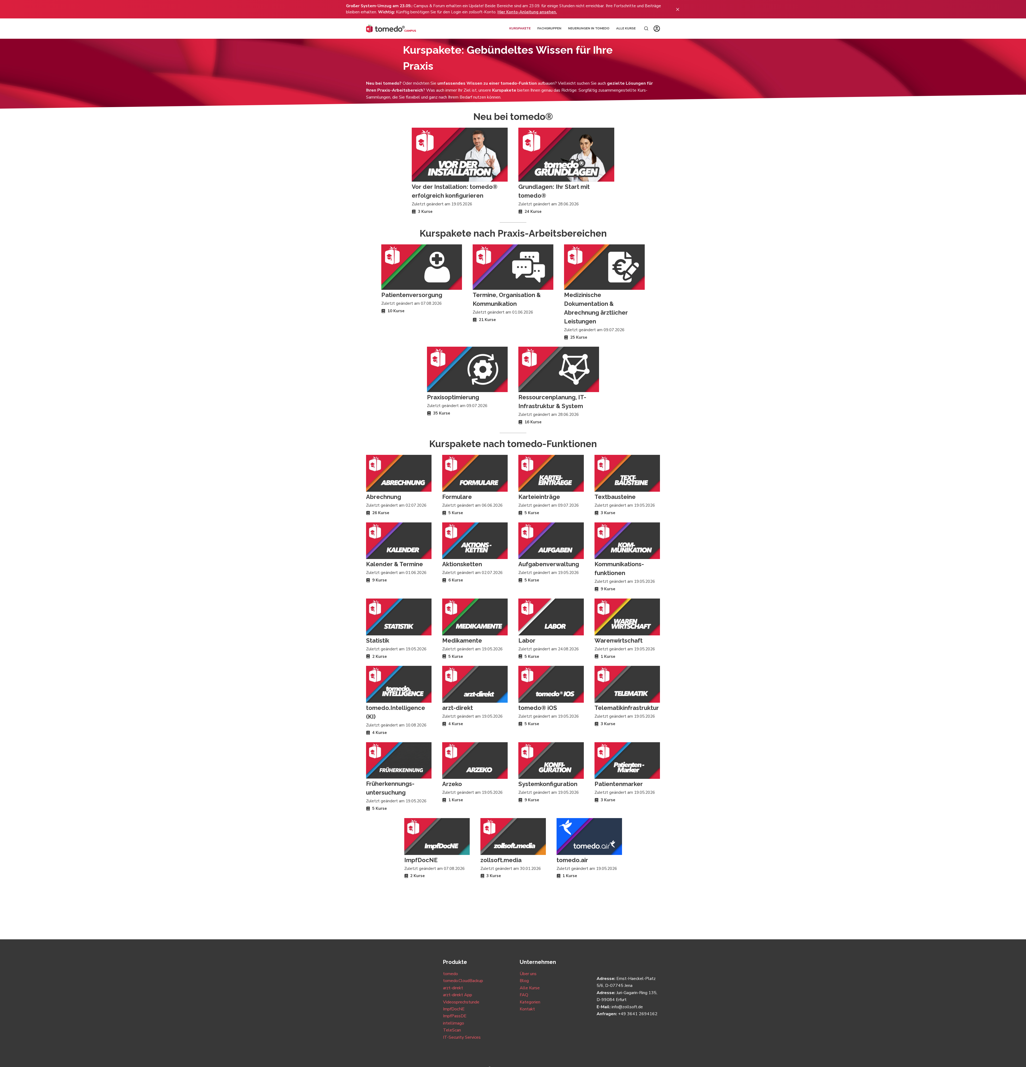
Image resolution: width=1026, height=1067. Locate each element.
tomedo (450, 974)
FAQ (524, 995)
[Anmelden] (657, 28)
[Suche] (646, 28)
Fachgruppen (549, 28)
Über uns (528, 974)
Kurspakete (520, 28)
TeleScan (452, 1030)
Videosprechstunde (461, 1002)
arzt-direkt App (457, 995)
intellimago (453, 1023)
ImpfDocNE (454, 1009)
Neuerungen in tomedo (588, 28)
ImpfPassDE (455, 1016)
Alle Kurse (626, 28)
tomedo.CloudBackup (463, 981)
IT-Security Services (462, 1037)
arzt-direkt (453, 988)
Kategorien (530, 1002)
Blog (524, 981)
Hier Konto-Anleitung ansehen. (527, 12)
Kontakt (527, 1009)
